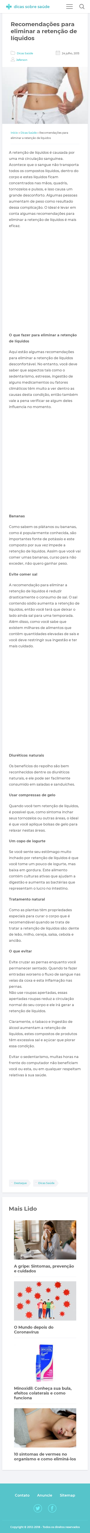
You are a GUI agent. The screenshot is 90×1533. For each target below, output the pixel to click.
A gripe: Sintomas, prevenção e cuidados (44, 1268)
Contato (22, 1495)
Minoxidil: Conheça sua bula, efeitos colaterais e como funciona (43, 1393)
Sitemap (67, 1495)
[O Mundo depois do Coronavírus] (45, 1301)
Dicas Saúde (25, 53)
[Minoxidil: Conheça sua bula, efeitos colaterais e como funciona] (45, 1362)
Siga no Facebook (52, 1508)
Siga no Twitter (38, 1508)
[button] (82, 6)
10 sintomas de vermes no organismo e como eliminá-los (45, 1456)
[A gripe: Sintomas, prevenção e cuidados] (45, 1240)
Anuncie (44, 1495)
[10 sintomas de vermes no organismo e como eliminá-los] (45, 1428)
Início (14, 132)
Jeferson (21, 60)
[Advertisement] (45, 281)
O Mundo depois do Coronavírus (34, 1330)
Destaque (20, 1183)
